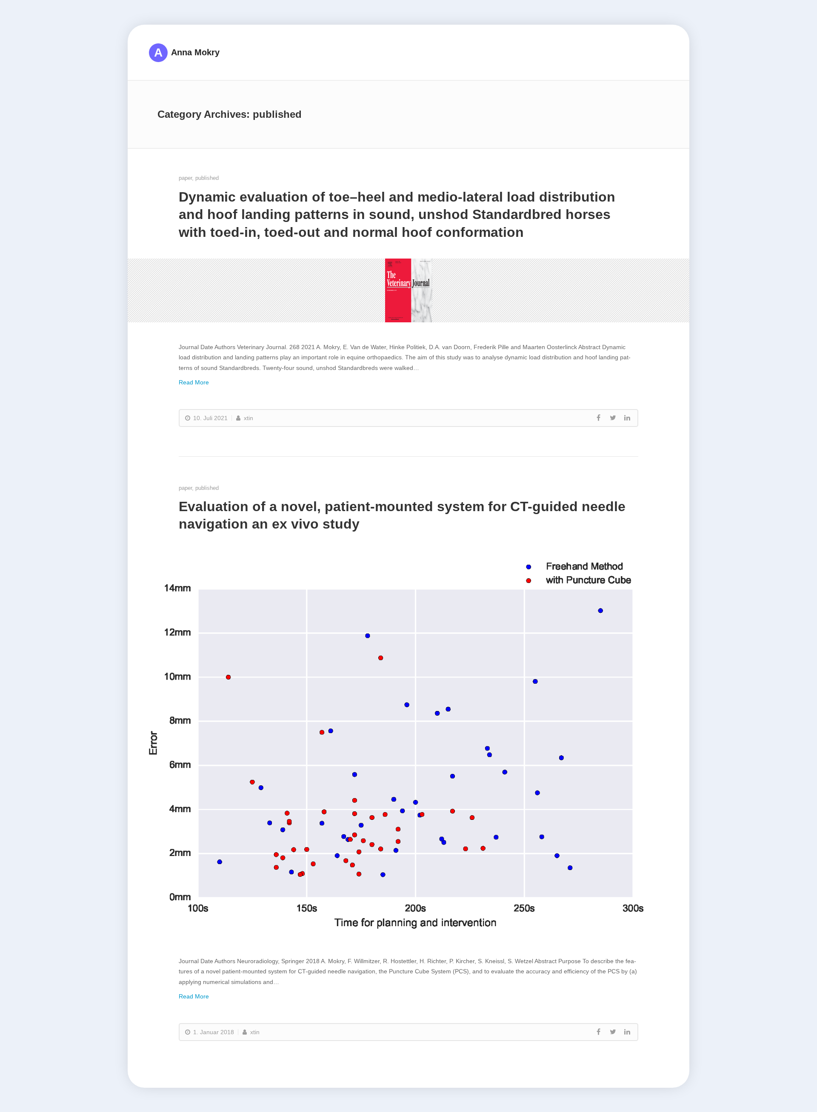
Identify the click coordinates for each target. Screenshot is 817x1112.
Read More (194, 382)
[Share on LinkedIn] (627, 418)
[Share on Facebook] (598, 418)
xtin (247, 418)
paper (185, 178)
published (207, 178)
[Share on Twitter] (613, 418)
